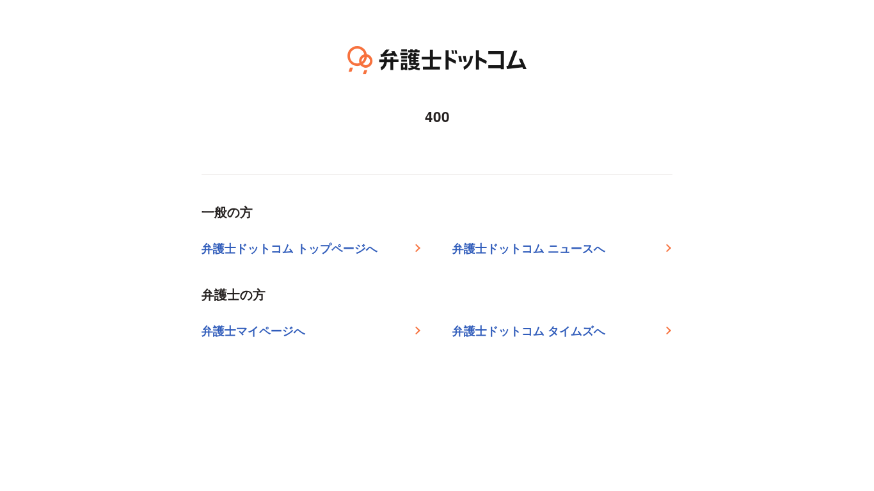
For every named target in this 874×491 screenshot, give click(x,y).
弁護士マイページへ (253, 330)
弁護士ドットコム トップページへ (289, 248)
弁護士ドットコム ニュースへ (528, 248)
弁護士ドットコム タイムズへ (528, 330)
